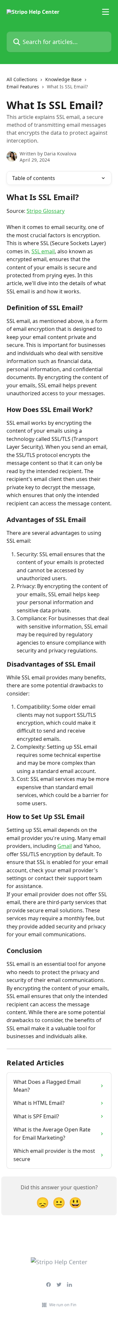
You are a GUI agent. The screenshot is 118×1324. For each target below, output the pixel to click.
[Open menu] (105, 12)
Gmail (64, 846)
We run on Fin (62, 1305)
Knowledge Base (63, 79)
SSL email (43, 251)
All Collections (22, 79)
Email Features (23, 86)
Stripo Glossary (46, 211)
